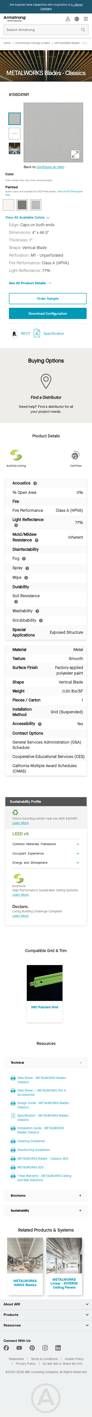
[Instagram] (45, 1348)
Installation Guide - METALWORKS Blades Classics (40, 1130)
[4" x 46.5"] (14, 133)
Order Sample (48, 298)
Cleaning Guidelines (31, 1141)
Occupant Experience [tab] (28, 853)
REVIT (25, 333)
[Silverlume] (35, 204)
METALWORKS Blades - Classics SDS (42, 1159)
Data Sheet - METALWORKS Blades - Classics (42, 1080)
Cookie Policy (74, 1359)
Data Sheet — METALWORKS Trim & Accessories (41, 1092)
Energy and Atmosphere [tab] (30, 862)
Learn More (21, 823)
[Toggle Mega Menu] (85, 19)
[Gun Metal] (22, 204)
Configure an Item (50, 167)
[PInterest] (32, 1348)
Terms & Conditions (44, 1359)
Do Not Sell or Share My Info (62, 1364)
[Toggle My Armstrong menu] (68, 19)
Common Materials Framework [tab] (34, 843)
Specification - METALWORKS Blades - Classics (43, 1117)
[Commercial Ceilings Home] (15, 19)
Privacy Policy (26, 1364)
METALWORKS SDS (30, 1167)
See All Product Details (28, 283)
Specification (54, 333)
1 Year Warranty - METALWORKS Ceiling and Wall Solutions (44, 1178)
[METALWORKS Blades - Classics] (14, 118)
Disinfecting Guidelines (33, 1150)
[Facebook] (7, 1348)
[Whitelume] (8, 204)
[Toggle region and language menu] (76, 19)
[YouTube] (19, 1348)
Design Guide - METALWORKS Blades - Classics (44, 1105)
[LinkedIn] (58, 1348)
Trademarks (16, 1359)
